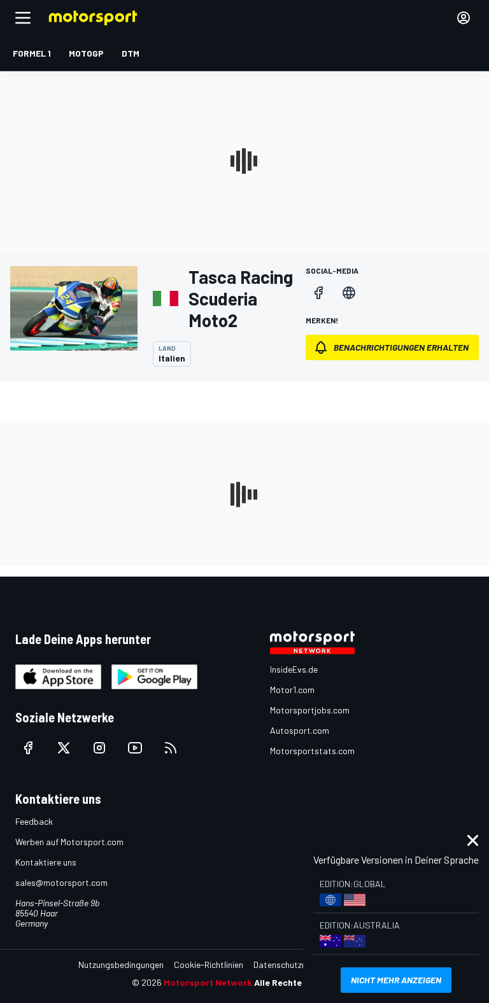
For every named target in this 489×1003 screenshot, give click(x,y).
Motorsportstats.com (312, 750)
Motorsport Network (208, 982)
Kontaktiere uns (45, 862)
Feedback (34, 821)
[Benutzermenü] (463, 18)
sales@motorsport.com (61, 882)
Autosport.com (299, 730)
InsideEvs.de (294, 669)
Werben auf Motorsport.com (69, 841)
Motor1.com (292, 689)
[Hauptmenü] (23, 18)
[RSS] (170, 748)
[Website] (349, 292)
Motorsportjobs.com (310, 710)
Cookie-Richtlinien (208, 964)
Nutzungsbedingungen (121, 964)
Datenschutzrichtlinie (293, 964)
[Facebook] (318, 292)
